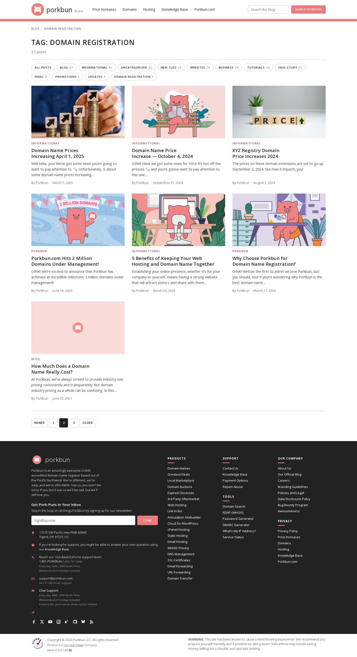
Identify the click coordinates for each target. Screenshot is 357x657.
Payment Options (235, 480)
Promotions (67, 76)
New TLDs (171, 67)
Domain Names (179, 468)
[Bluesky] (83, 621)
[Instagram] (58, 621)
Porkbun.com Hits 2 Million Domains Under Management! (65, 261)
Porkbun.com (204, 9)
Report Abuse (233, 487)
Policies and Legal (291, 493)
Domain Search (234, 506)
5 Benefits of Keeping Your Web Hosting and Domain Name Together (173, 261)
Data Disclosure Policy (294, 499)
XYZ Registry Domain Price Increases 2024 (255, 153)
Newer (39, 423)
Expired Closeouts (181, 493)
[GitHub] (75, 621)
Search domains (308, 9)
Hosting (149, 9)
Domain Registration (134, 76)
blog (66, 67)
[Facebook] (33, 621)
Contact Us (230, 468)
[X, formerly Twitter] (42, 621)
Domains (129, 9)
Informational (97, 67)
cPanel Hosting (178, 529)
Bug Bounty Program (293, 505)
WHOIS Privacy (178, 548)
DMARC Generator (236, 525)
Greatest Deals (179, 474)
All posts (43, 67)
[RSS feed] (91, 621)
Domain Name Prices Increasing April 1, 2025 (57, 153)
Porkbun (39, 251)
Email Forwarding (180, 566)
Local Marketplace (181, 480)
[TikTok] (66, 621)
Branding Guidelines (293, 487)
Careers (284, 480)
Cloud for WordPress (183, 523)
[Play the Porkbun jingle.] (34, 612)
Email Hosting (177, 541)
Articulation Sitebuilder (184, 517)
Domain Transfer (180, 578)
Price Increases (104, 9)
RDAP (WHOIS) (233, 512)
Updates (96, 76)
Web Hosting (177, 505)
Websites (200, 67)
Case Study (290, 67)
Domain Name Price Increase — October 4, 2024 (162, 153)
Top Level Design (73, 645)
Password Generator (238, 518)
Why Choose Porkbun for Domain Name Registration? (264, 261)
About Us (284, 468)
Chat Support (48, 591)
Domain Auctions (180, 487)
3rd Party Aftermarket (183, 499)
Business (229, 67)
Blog (35, 28)
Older (88, 423)
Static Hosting (177, 535)
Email (41, 76)
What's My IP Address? (239, 531)
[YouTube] (50, 621)
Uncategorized (136, 67)
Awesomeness (289, 511)
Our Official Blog (289, 474)
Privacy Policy (288, 531)
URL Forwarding (179, 572)
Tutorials (258, 67)
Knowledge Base (175, 9)
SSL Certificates (179, 560)
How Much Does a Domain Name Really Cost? (60, 369)
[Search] (286, 9)
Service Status (233, 537)
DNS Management (181, 554)
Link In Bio (175, 511)
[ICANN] (37, 643)
